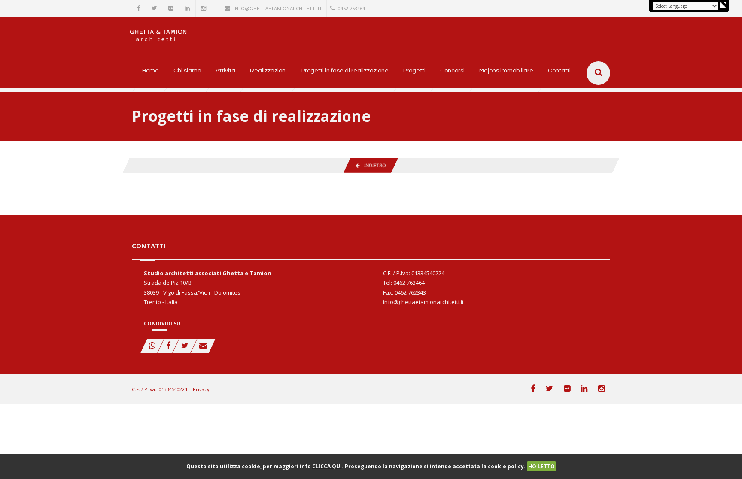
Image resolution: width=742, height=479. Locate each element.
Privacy (201, 389)
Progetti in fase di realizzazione (345, 71)
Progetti (414, 71)
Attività (225, 71)
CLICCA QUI (327, 466)
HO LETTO (541, 466)
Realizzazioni (268, 71)
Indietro (372, 165)
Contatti (559, 71)
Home (150, 71)
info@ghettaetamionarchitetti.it (278, 8)
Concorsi (452, 71)
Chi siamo (187, 71)
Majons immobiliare (506, 71)
